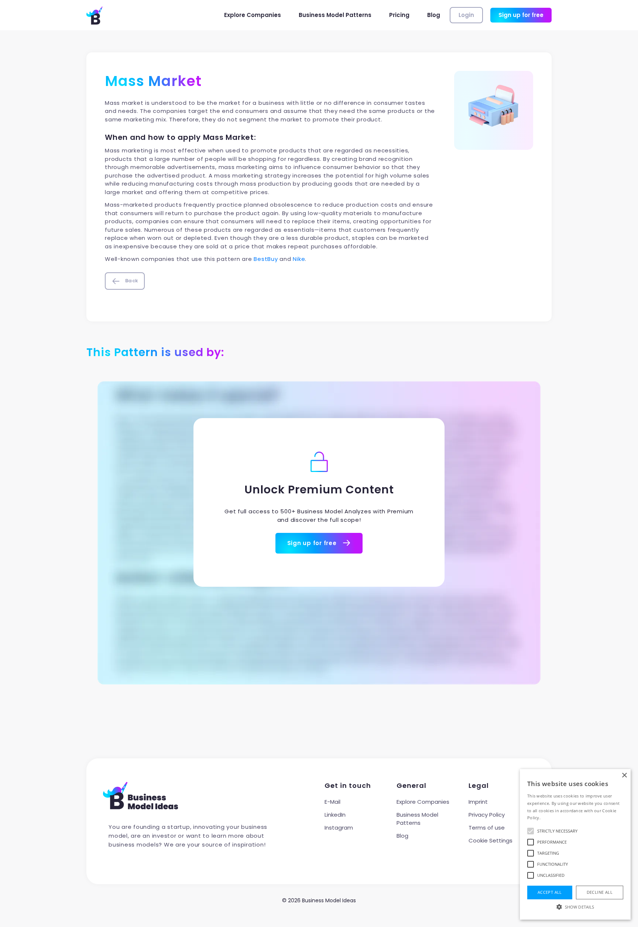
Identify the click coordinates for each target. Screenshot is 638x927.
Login (466, 15)
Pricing (399, 15)
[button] (575, 906)
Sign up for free (520, 15)
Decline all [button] (600, 892)
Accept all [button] (550, 892)
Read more (552, 817)
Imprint (478, 802)
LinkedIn (335, 815)
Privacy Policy (487, 815)
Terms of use (487, 827)
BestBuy (266, 259)
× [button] (624, 775)
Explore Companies (252, 15)
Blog (433, 15)
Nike (299, 259)
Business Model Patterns (335, 15)
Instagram (339, 827)
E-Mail (332, 802)
